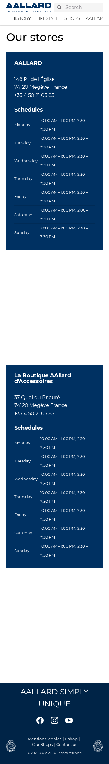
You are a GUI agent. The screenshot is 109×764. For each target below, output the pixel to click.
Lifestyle (47, 18)
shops (72, 18)
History (21, 18)
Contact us (66, 744)
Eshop (71, 738)
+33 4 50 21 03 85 (34, 95)
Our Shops (42, 744)
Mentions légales (44, 738)
